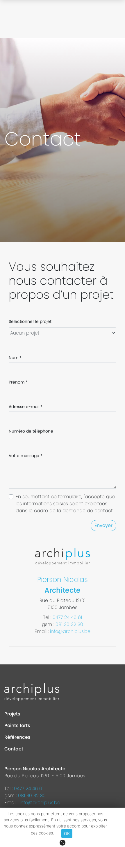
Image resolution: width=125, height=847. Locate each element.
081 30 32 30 (69, 624)
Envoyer (103, 525)
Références (17, 737)
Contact (13, 749)
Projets (12, 713)
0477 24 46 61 (67, 617)
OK (67, 833)
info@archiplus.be (70, 631)
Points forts (17, 725)
